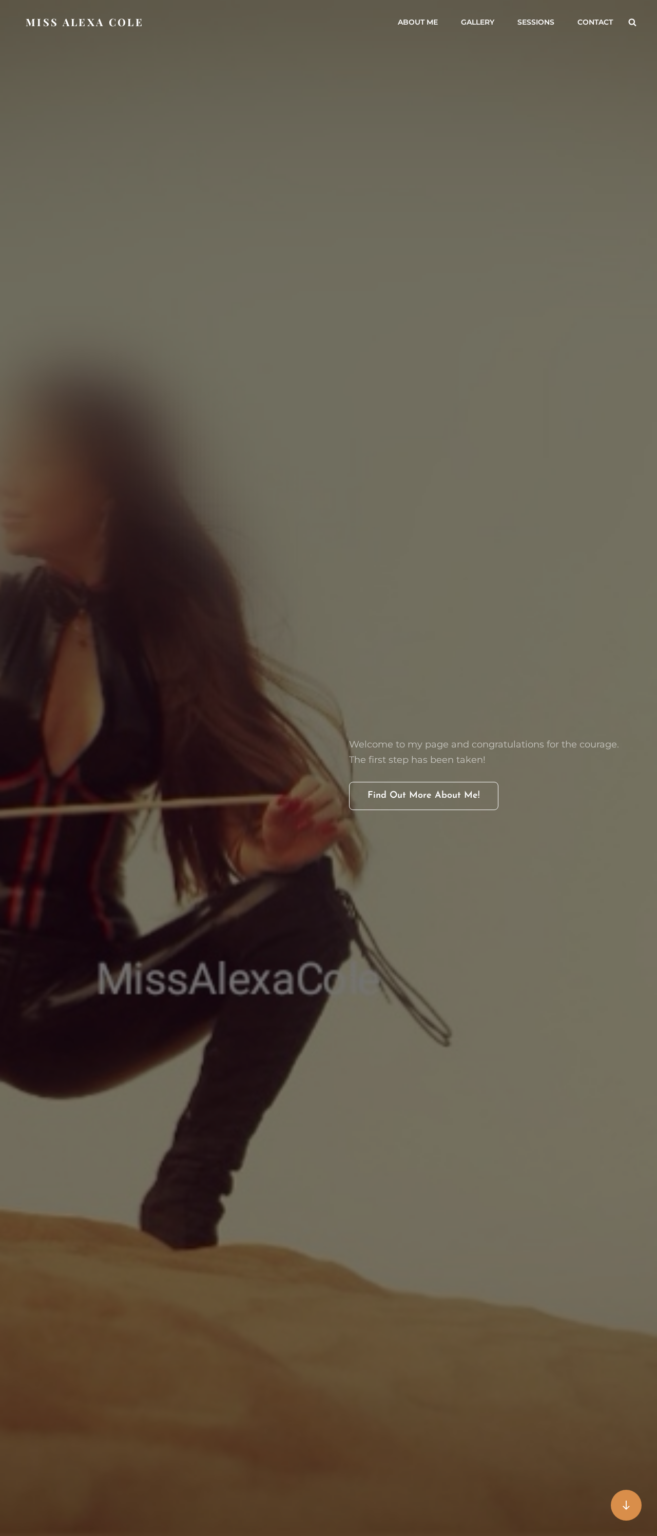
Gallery (477, 22)
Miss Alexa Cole (85, 22)
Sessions (535, 22)
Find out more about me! (433, 800)
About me (418, 22)
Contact (595, 22)
